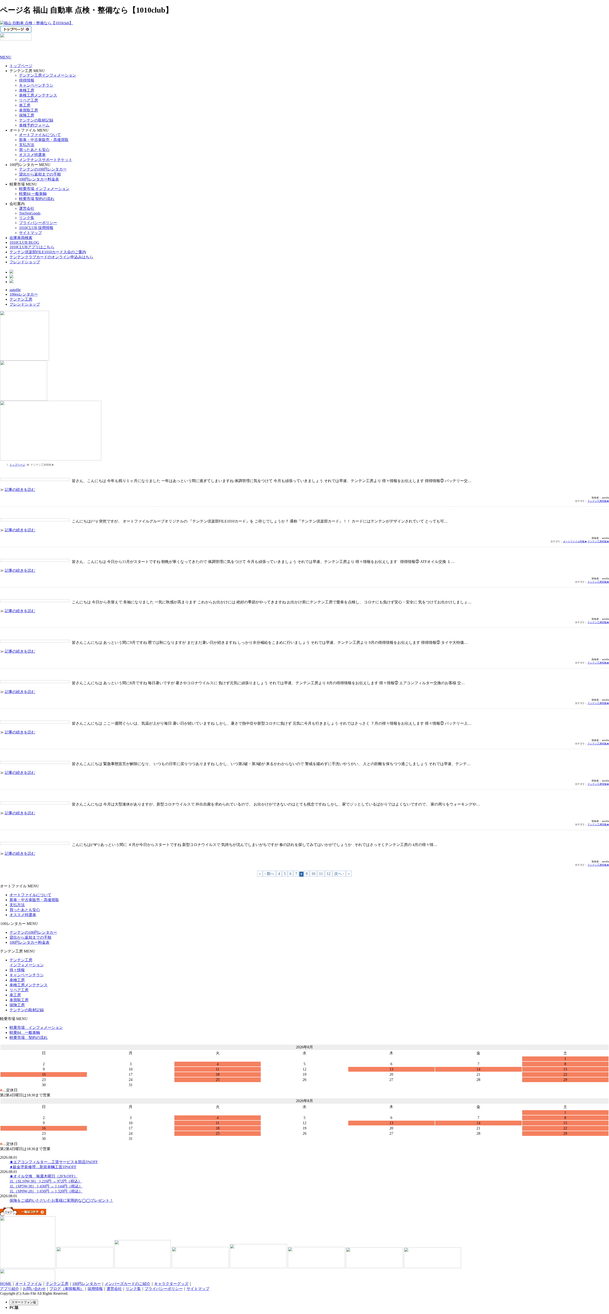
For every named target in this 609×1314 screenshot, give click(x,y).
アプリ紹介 (9, 1289)
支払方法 (26, 145)
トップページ (21, 66)
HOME (5, 1284)
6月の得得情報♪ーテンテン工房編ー (30, 755)
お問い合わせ (34, 1289)
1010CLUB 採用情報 (36, 228)
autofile (15, 290)
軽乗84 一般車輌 (33, 194)
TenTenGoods (29, 213)
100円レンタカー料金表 (39, 179)
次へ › (339, 874)
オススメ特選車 (32, 155)
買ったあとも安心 (34, 150)
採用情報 (95, 1289)
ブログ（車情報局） (66, 1289)
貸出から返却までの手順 (40, 174)
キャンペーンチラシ (36, 85)
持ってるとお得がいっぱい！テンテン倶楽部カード (44, 512)
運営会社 (26, 208)
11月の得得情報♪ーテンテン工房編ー (31, 553)
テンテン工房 (21, 299)
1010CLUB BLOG (24, 242)
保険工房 (26, 115)
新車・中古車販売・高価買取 (44, 140)
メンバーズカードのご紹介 (127, 1284)
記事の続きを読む (20, 490)
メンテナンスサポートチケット (45, 160)
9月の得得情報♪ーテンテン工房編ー (30, 634)
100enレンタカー (24, 294)
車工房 (24, 105)
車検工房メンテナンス (38, 95)
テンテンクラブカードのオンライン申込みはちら (51, 257)
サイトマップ (30, 233)
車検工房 (26, 90)
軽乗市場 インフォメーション (44, 189)
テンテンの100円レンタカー (43, 169)
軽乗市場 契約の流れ (36, 199)
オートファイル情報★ (575, 541)
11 (321, 874)
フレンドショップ (25, 262)
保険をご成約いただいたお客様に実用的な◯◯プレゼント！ (61, 1200)
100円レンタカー (86, 1284)
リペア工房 (28, 100)
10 (313, 874)
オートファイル (28, 1284)
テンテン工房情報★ (598, 501)
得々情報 (17, 970)
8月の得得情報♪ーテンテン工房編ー (30, 674)
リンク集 (26, 218)
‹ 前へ (269, 874)
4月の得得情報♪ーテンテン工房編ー (30, 836)
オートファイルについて (40, 135)
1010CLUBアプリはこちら (32, 247)
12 (328, 874)
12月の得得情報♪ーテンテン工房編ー (31, 472)
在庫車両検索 (21, 238)
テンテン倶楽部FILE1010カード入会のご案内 (48, 252)
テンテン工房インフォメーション (47, 75)
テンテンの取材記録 (36, 120)
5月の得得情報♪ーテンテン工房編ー (30, 795)
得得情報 (26, 80)
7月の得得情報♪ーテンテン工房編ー (30, 715)
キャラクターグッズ (171, 1284)
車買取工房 (28, 110)
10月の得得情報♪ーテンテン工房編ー (31, 593)
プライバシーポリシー (38, 223)
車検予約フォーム (34, 125)
